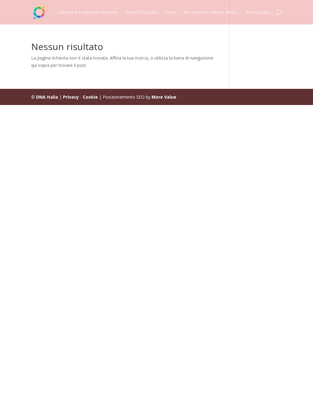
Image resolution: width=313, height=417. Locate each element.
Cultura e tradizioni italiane (87, 12)
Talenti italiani (141, 12)
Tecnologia (258, 12)
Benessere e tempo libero (211, 12)
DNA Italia (47, 97)
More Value (164, 97)
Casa (170, 12)
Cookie (90, 97)
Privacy (71, 97)
